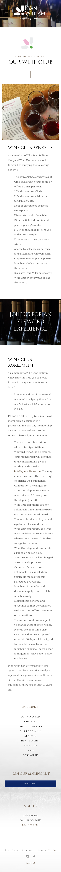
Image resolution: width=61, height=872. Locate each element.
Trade (30, 750)
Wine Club (30, 745)
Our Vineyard (30, 717)
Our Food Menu (30, 731)
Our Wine (30, 721)
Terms (52, 850)
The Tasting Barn (31, 726)
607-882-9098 (30, 825)
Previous (4, 108)
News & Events (30, 741)
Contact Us (30, 755)
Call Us (30, 863)
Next (56, 108)
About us (30, 736)
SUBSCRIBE (30, 783)
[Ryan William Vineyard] (29, 13)
